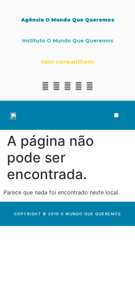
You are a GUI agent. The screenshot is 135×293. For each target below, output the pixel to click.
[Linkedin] (56, 86)
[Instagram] (67, 86)
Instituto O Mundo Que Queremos (67, 40)
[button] (116, 115)
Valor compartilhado (67, 62)
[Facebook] (45, 86)
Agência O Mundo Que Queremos (67, 20)
